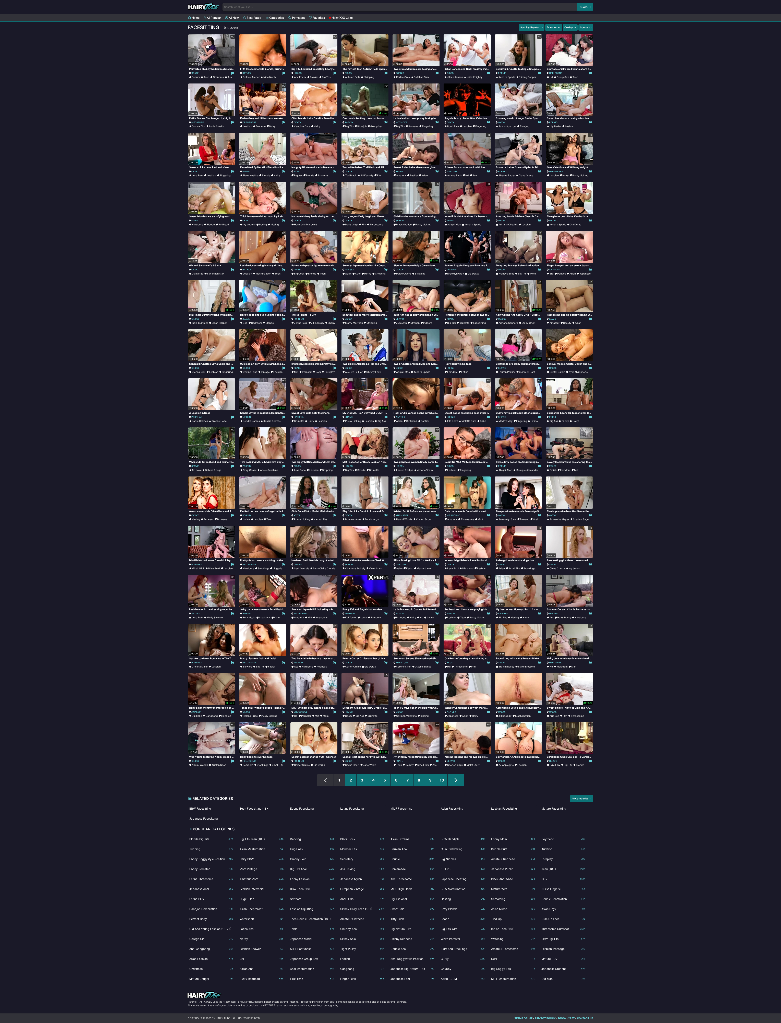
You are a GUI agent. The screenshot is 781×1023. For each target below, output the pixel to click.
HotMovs (401, 122)
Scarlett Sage (581, 519)
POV (563, 879)
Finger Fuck (362, 978)
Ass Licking (362, 869)
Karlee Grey (403, 77)
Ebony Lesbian (312, 879)
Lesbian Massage (563, 949)
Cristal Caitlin (557, 371)
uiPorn (246, 417)
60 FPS (462, 869)
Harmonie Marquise (305, 224)
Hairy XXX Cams (342, 17)
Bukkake (197, 715)
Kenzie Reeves (271, 421)
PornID (400, 73)
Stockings (263, 568)
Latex (363, 617)
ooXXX (502, 318)
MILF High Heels (412, 889)
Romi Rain (453, 126)
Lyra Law (555, 764)
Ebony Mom (513, 839)
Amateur (401, 175)
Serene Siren (403, 666)
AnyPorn (554, 269)
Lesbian (247, 126)
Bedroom (256, 322)
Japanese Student (563, 968)
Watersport (261, 919)
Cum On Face (563, 919)
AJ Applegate (506, 764)
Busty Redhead (261, 978)
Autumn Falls (352, 77)
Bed (245, 322)
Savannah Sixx (215, 273)
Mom (533, 273)
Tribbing (211, 849)
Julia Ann (401, 322)
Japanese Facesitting (203, 818)
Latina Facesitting (352, 808)
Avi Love (197, 470)
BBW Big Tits (563, 939)
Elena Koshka (250, 175)
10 (442, 780)
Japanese (585, 273)
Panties (561, 273)
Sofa (318, 371)
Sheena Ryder (506, 175)
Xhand (349, 417)
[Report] (232, 73)
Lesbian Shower (261, 949)
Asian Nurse (513, 909)
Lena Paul (197, 175)
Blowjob (362, 126)
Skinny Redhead (412, 939)
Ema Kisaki (249, 617)
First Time (312, 978)
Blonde (266, 175)
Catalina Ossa (422, 77)
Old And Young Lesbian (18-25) (211, 929)
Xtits (297, 515)
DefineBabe (249, 122)
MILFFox (196, 220)
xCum (450, 662)
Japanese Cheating (462, 879)
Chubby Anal (362, 929)
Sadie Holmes (200, 421)
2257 (571, 1018)
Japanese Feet (412, 978)
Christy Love (373, 371)
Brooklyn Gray (455, 273)
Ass (230, 77)
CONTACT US (585, 1018)
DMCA (562, 1018)
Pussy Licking (580, 175)
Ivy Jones (574, 568)
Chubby (462, 968)
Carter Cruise (353, 666)
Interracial (321, 617)
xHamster (402, 515)
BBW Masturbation (462, 889)
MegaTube (197, 122)
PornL (450, 368)
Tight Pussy (362, 949)
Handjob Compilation (211, 909)
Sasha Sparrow (507, 126)
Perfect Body (211, 919)
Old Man (563, 978)
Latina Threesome (211, 879)
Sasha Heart (352, 764)
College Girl (211, 939)
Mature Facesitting (553, 808)
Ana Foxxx (300, 77)
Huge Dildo (261, 899)
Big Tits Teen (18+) (261, 839)
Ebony (331, 322)
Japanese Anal (211, 889)
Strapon (415, 322)
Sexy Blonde (462, 909)
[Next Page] (456, 780)
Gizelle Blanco (423, 666)
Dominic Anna (353, 519)
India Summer (200, 322)
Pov (474, 175)
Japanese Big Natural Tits (412, 968)
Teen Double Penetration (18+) (312, 919)
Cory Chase (249, 470)
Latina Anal (261, 929)
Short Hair (412, 909)
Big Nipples (462, 859)
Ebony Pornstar (211, 869)
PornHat (452, 269)
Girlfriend (411, 421)
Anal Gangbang (211, 949)
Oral (535, 519)
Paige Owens (403, 273)
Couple (412, 859)
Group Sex (563, 77)
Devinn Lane (250, 371)
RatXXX (246, 73)
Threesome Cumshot (563, 929)
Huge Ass (312, 849)
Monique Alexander (527, 470)
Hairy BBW (261, 859)
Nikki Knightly (474, 77)
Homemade (412, 869)
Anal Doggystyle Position (412, 958)
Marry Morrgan (354, 322)
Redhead (223, 224)
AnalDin (452, 171)
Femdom (452, 371)
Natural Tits (320, 519)
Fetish (464, 371)
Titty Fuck (412, 919)
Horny (367, 273)
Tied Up (513, 919)
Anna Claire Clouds (324, 568)
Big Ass (314, 77)
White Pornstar (462, 939)
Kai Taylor (351, 617)
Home (195, 17)
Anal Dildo (362, 899)
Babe (483, 421)
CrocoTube (301, 711)
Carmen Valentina (406, 715)
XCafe (195, 73)
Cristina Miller (200, 666)
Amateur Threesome (513, 949)
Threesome (376, 224)
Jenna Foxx (301, 322)
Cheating (380, 273)
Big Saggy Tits (513, 968)
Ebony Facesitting (302, 808)
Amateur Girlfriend (362, 919)
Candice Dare (302, 126)
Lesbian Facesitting (504, 808)
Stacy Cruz (528, 322)
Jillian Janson (455, 77)
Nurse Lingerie (563, 889)
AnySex (349, 269)
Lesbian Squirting (312, 909)
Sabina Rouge (213, 470)
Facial (271, 666)
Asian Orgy (563, 909)
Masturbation (404, 224)
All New (233, 17)
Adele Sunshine (269, 470)
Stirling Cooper (527, 77)
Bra (552, 273)
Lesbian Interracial (261, 889)
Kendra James (251, 421)
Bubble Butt (513, 849)
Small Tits (514, 568)
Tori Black (351, 175)
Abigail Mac (454, 224)
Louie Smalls (216, 126)
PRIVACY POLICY (545, 1018)
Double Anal (412, 949)
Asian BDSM (462, 978)
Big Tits (326, 77)
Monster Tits (362, 849)
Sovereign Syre (507, 519)
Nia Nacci (467, 568)
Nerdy (261, 939)
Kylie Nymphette (578, 371)
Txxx (296, 171)
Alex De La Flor (354, 371)
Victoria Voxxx (425, 470)
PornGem (197, 564)
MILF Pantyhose (312, 949)
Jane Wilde (369, 764)
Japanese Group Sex (312, 958)
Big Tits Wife (462, 929)
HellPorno (555, 73)
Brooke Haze (219, 421)
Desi (513, 958)
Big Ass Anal (412, 899)
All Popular (213, 17)
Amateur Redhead (513, 859)
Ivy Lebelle (249, 224)
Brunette (261, 126)
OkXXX (348, 73)
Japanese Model (312, 939)
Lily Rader (555, 126)
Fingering (427, 126)
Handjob (226, 715)
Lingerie (277, 568)
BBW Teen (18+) (312, 889)
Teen (206, 77)
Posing (263, 224)
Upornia (299, 417)
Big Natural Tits (412, 929)
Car (261, 958)
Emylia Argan (372, 519)
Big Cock (299, 273)
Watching (513, 939)
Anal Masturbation (312, 968)
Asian (424, 175)
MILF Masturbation (513, 978)
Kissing (275, 224)
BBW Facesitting (200, 808)
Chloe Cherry (557, 568)
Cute (358, 273)
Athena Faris (454, 175)
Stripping (369, 77)
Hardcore (197, 224)
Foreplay (330, 371)
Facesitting (479, 322)
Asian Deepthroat (261, 909)
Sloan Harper (219, 322)
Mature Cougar (211, 978)
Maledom (562, 666)
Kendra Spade (506, 77)
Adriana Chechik (508, 224)
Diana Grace (526, 175)
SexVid (400, 220)
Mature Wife (513, 889)
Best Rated (253, 17)
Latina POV (211, 899)
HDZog (298, 73)
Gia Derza (575, 224)
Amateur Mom (261, 879)
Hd (551, 77)
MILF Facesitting (401, 808)
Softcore (312, 899)
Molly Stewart (215, 617)
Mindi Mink (198, 568)
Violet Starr (375, 568)
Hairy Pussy (564, 617)
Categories (276, 17)
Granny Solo (312, 859)
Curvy (462, 958)
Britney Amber (251, 77)
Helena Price (250, 715)
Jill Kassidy (366, 175)
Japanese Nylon (362, 879)
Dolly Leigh (351, 224)
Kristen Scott (423, 519)
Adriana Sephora (508, 322)
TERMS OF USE (523, 1018)
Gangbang (212, 715)
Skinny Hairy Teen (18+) (362, 909)
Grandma (218, 77)
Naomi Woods (404, 519)
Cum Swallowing (462, 849)
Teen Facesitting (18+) (254, 808)
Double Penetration (563, 899)
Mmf (480, 519)
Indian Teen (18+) (513, 929)
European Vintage (362, 889)
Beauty (196, 77)
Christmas (211, 968)
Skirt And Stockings (462, 949)
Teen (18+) (563, 869)
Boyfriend (563, 839)
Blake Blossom (526, 666)
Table (312, 929)
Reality (414, 175)
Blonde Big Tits (211, 839)
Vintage (265, 371)
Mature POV (563, 958)
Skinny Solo (362, 939)
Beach (462, 919)
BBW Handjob (462, 839)
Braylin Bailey (506, 666)
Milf (296, 371)
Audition (563, 849)
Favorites (318, 17)
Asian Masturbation (261, 849)
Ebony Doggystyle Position (211, 859)
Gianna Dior (198, 126)
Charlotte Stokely (355, 568)
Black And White (513, 879)
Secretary (362, 859)
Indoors (427, 322)
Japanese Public (513, 869)
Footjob (362, 958)
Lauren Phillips (506, 371)
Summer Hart (527, 371)
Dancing (312, 839)
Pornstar (307, 371)
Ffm (379, 175)
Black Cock (362, 839)
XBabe (399, 171)
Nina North (269, 77)
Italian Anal (261, 968)
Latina (534, 421)
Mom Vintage (261, 869)
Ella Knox (452, 421)
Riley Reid (214, 568)
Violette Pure (468, 421)
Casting (462, 899)
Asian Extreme (412, 839)
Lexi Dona (300, 470)
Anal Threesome (412, 879)
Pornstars (298, 17)
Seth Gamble (301, 568)
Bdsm (348, 715)
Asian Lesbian (211, 958)
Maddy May (505, 421)
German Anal (412, 849)
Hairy (272, 126)
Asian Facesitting (452, 808)
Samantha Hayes (559, 519)
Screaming (513, 899)
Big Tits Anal (312, 869)
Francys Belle (506, 273)
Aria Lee (554, 715)
